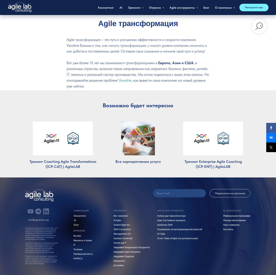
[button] (253, 7)
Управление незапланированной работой (179, 229)
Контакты (228, 229)
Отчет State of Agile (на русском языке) (177, 238)
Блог (206, 7)
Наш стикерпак (231, 225)
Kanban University (123, 238)
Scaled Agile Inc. (122, 225)
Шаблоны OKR (165, 225)
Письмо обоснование (234, 220)
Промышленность (83, 254)
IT (74, 245)
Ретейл (77, 236)
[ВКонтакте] (271, 137)
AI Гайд (161, 234)
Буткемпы (119, 265)
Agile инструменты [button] (182, 7)
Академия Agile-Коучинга (127, 252)
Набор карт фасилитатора (171, 216)
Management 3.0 (122, 234)
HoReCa (77, 258)
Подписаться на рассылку (230, 193)
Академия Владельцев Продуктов (131, 247)
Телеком (77, 249)
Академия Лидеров (124, 256)
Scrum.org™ (120, 243)
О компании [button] (223, 7)
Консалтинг (106, 7)
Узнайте (125, 80)
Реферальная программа (236, 216)
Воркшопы (119, 261)
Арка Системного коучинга (171, 220)
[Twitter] (271, 147)
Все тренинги (121, 216)
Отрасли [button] (155, 7)
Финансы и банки (82, 240)
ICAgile (117, 220)
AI (120, 7)
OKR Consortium (122, 229)
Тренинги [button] (134, 7)
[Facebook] (271, 128)
